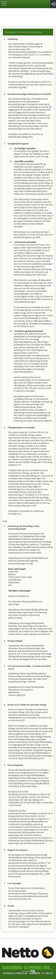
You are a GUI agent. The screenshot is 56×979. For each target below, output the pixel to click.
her (19, 513)
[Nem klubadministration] (29, 972)
